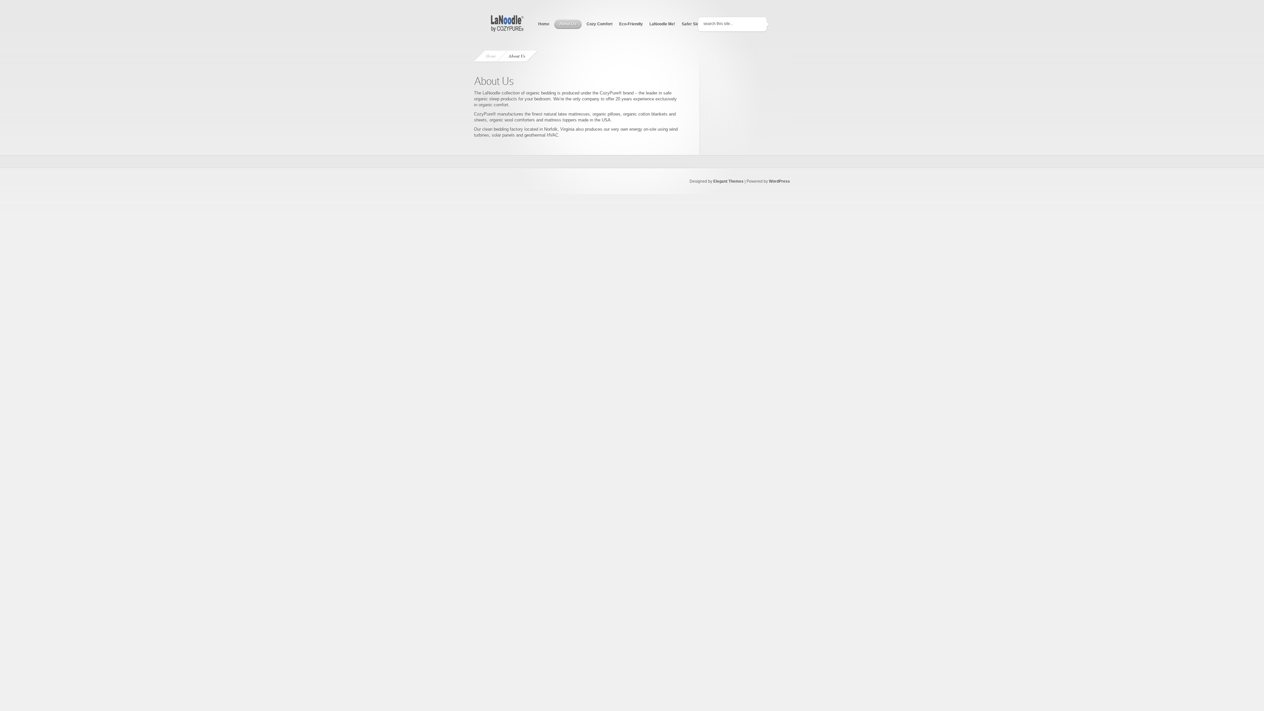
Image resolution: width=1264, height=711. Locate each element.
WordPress (779, 181)
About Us (568, 24)
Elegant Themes (728, 181)
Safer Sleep (692, 24)
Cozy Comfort (600, 24)
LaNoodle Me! (662, 24)
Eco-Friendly (631, 24)
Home (543, 24)
